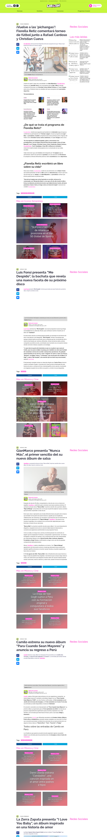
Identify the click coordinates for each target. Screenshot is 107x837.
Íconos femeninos (24, 24)
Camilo (25, 655)
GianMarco (23, 562)
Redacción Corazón (33, 77)
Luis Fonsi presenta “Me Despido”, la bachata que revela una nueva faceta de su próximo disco (29, 758)
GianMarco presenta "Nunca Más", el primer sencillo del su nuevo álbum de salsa (29, 389)
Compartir (30, 197)
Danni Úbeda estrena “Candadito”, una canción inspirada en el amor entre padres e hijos (42, 410)
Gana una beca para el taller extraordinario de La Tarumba (55, 430)
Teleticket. (42, 658)
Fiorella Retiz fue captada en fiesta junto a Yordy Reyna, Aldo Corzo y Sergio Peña (30, 101)
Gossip (25, 97)
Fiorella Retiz (27, 43)
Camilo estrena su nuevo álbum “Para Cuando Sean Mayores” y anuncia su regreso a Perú (55, 389)
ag (33, 193)
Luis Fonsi (26, 289)
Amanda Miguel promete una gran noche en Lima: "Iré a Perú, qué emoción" (55, 622)
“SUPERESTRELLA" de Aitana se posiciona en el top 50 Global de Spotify (42, 232)
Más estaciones (63, 1)
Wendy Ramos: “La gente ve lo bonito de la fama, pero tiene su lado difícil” (29, 252)
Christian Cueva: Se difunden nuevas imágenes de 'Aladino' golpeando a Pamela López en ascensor (85, 71)
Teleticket (27, 737)
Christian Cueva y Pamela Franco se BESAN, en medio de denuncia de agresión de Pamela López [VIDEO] (85, 55)
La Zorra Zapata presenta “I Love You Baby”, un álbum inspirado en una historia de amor (28, 211)
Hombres (40, 11)
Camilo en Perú (29, 740)
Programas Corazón (84, 11)
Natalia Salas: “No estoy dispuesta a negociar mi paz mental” (55, 252)
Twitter (55, 197)
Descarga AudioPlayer (53, 1)
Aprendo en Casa (43, 1)
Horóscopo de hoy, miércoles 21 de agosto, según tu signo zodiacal (85, 63)
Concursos (60, 11)
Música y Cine (23, 269)
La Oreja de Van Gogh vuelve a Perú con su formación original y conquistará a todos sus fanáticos (28, 431)
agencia (29, 193)
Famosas (19, 11)
